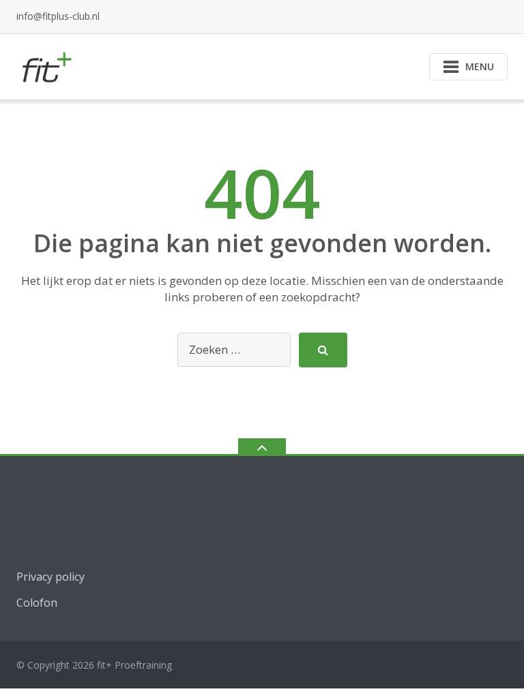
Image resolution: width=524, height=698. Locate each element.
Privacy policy (50, 576)
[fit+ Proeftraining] (48, 65)
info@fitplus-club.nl (58, 16)
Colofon (36, 602)
